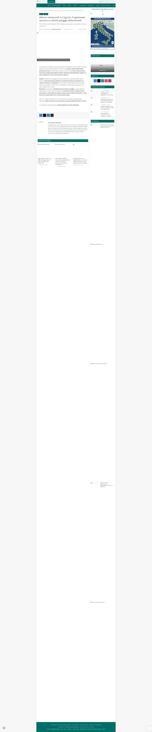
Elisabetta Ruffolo (56, 29)
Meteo (45, 10)
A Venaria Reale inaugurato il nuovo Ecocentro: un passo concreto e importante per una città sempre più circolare (107, 115)
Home (49, 5)
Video (114, 5)
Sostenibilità (90, 5)
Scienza (75, 5)
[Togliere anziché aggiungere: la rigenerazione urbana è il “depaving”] (95, 93)
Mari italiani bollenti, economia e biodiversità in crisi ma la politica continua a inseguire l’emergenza (62, 161)
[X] (49, 136)
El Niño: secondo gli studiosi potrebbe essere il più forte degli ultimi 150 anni (107, 126)
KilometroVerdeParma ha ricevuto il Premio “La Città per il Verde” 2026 (107, 108)
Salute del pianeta (56, 5)
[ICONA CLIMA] (40, 1)
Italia (64, 5)
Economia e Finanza (106, 5)
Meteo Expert (58, 99)
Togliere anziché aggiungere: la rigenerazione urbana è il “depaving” (107, 94)
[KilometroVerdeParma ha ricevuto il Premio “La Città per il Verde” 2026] (95, 107)
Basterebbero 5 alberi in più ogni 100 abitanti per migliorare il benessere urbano (107, 101)
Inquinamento (83, 5)
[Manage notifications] (4, 728)
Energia (98, 5)
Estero (69, 5)
